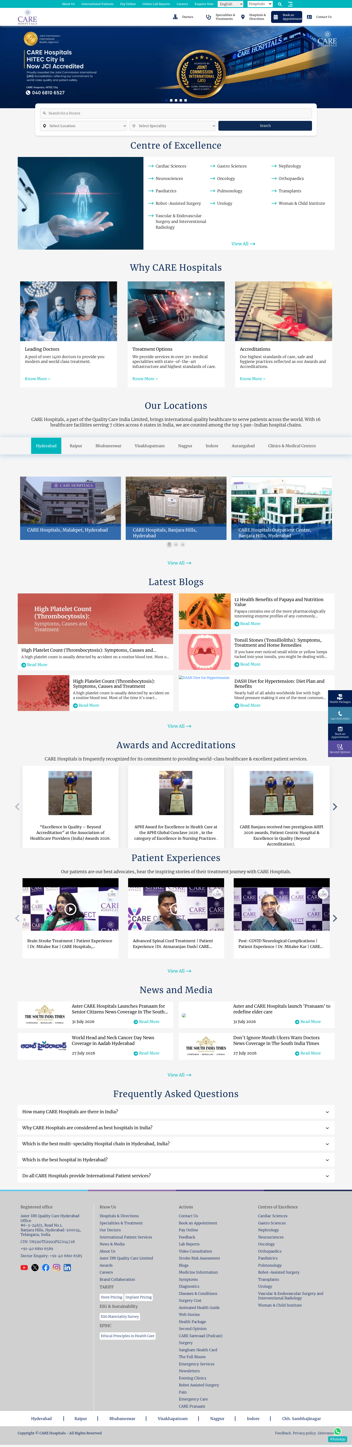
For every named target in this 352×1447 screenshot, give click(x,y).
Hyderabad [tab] (46, 445)
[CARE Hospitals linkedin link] (69, 1267)
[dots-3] (181, 100)
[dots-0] (166, 100)
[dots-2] (176, 100)
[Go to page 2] (176, 543)
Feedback (283, 1433)
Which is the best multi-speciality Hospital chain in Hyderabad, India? (96, 1143)
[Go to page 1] (169, 543)
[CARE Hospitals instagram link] (58, 1267)
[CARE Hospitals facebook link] (47, 1267)
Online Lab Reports (156, 4)
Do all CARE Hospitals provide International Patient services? (86, 1175)
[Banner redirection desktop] (176, 66)
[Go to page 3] (183, 543)
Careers (182, 4)
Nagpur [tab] (185, 445)
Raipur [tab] (76, 445)
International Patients (97, 4)
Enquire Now (204, 4)
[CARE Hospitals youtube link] (26, 1267)
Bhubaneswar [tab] (108, 445)
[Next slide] (334, 807)
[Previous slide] (18, 807)
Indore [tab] (212, 445)
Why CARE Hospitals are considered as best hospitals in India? (87, 1127)
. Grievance (326, 1433)
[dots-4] (185, 100)
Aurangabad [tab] (243, 445)
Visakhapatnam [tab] (150, 445)
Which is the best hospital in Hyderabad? (65, 1159)
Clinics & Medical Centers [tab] (292, 445)
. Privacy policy (303, 1433)
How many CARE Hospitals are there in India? (70, 1111)
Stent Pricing (111, 1297)
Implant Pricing (138, 1297)
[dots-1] (171, 100)
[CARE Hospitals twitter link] (36, 1267)
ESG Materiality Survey (120, 1316)
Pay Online (128, 4)
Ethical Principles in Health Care (127, 1336)
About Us (68, 4)
